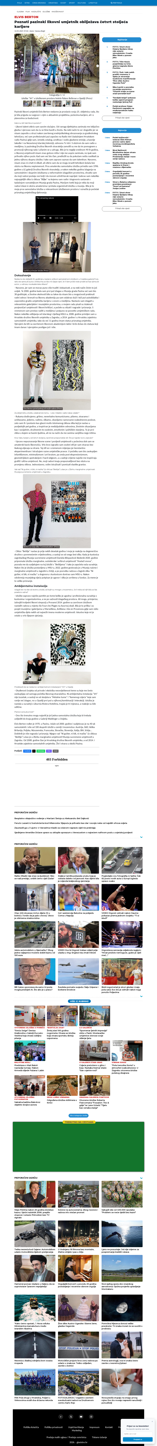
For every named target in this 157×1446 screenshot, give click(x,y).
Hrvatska (53, 3)
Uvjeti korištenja (76, 1427)
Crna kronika (39, 3)
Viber (49, 751)
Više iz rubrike (79, 1001)
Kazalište (36, 12)
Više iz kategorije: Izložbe (78, 1115)
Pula (19, 3)
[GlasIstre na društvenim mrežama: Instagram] (94, 1416)
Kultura (82, 3)
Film (28, 12)
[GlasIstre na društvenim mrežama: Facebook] (63, 1416)
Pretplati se (138, 1439)
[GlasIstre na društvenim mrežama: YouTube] (83, 1416)
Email (55, 751)
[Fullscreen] (75, 218)
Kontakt (109, 1427)
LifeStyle (93, 3)
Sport (72, 3)
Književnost (58, 12)
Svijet (63, 3)
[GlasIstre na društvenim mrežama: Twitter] (73, 1416)
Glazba (20, 12)
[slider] (57, 215)
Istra (27, 3)
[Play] (39, 218)
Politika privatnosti (54, 1427)
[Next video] (45, 218)
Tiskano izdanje (99, 1437)
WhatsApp (41, 751)
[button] (97, 66)
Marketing (77, 1430)
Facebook (27, 751)
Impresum (95, 1427)
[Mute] (51, 218)
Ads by (74, 221)
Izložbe (46, 12)
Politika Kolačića (31, 1427)
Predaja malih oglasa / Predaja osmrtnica (67, 1437)
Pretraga (117, 3)
